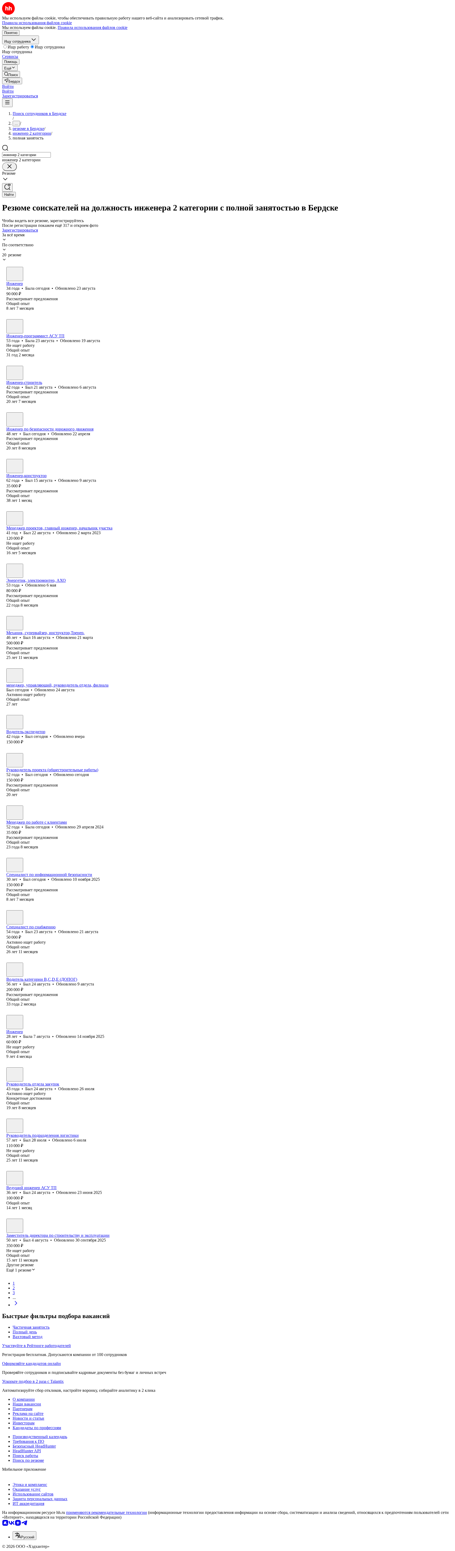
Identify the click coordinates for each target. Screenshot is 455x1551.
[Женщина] (14, 274)
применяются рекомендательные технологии (106, 1512)
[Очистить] (9, 166)
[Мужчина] (14, 373)
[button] (8, 86)
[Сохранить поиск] (7, 187)
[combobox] (26, 155)
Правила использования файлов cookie (92, 27)
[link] (11, 74)
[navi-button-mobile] (7, 102)
